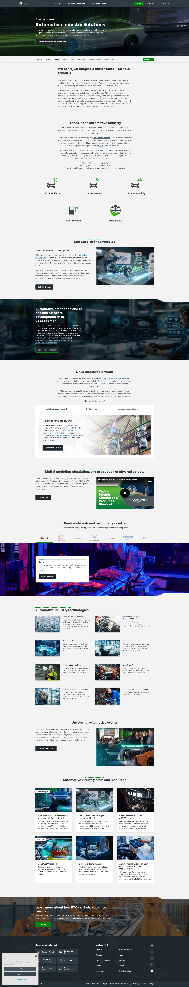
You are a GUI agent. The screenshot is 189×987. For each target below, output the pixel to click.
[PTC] (39, 983)
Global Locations (125, 971)
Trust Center (114, 984)
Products (99, 955)
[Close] (36, 956)
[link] (148, 59)
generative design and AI (67, 435)
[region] (20, 969)
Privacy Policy (126, 984)
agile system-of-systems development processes (53, 341)
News (121, 955)
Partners (122, 960)
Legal (105, 984)
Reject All (20, 974)
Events (121, 966)
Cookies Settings (148, 984)
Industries (42, 19)
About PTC (100, 950)
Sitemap (136, 984)
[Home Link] (36, 20)
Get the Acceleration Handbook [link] (52, 42)
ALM (101, 146)
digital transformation (114, 378)
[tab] (56, 410)
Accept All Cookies (20, 969)
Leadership (100, 971)
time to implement (102, 138)
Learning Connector (103, 960)
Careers (98, 966)
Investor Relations (125, 950)
